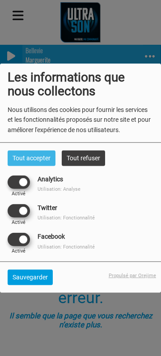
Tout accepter (32, 157)
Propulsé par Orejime (132, 276)
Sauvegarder (30, 277)
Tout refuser (83, 157)
